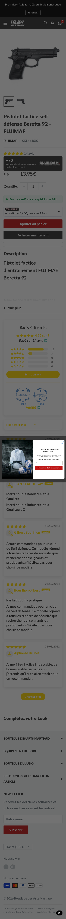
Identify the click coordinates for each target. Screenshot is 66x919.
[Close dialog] (62, 442)
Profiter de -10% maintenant (48, 468)
